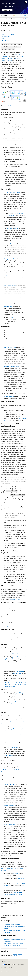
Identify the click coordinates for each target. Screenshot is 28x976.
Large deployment (9, 824)
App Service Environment (13, 192)
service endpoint (18, 297)
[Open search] (21, 15)
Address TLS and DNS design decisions (11, 34)
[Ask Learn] (23, 19)
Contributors (5, 38)
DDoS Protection (8, 755)
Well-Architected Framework (18, 641)
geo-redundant (17, 673)
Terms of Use (19, 972)
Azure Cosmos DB (9, 396)
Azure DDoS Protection (12, 747)
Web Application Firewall (10, 259)
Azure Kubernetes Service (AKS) (12, 366)
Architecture (5, 33)
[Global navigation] (1, 15)
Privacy (9, 970)
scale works (16, 873)
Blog (20, 968)
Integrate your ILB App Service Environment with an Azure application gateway (14, 926)
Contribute (3, 970)
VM (13, 317)
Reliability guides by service (11, 709)
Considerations (6, 36)
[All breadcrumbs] (2, 19)
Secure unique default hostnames (10, 626)
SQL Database (7, 276)
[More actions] (25, 19)
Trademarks (4, 974)
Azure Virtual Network (10, 285)
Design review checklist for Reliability (11, 654)
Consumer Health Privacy (7, 972)
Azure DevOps (8, 306)
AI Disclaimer (4, 968)
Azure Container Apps (10, 347)
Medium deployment (9, 805)
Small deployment (9, 784)
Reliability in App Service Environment (15, 682)
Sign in (25, 15)
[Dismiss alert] (26, 2)
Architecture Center (10, 18)
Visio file (10, 106)
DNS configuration (15, 599)
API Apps (16, 228)
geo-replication (20, 671)
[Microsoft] (14, 15)
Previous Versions (13, 968)
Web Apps (9, 228)
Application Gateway (9, 244)
